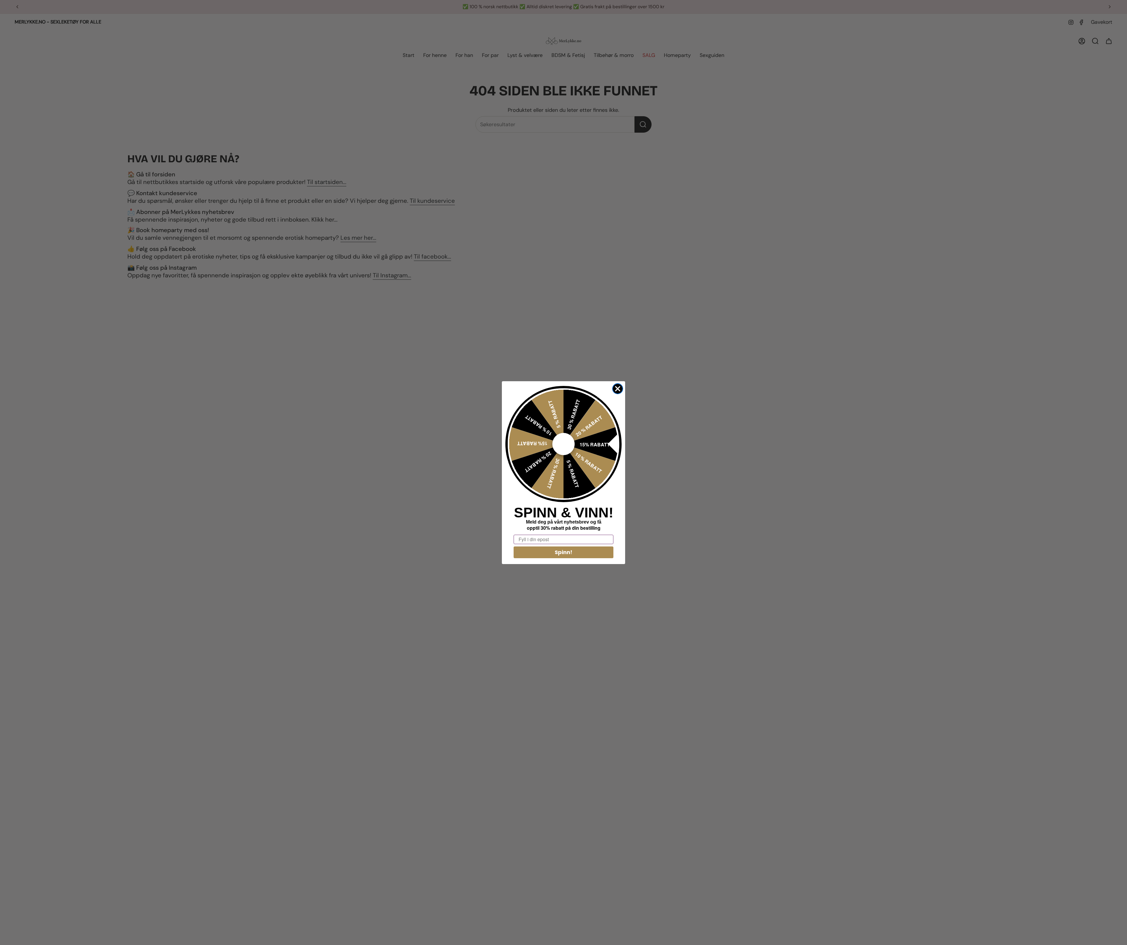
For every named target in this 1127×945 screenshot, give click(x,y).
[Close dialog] (618, 389)
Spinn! (563, 552)
